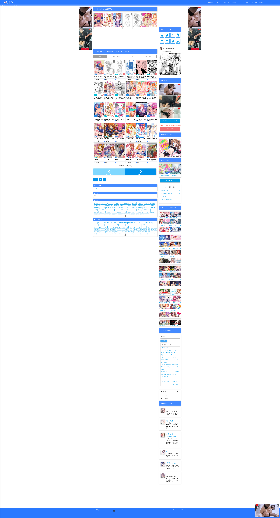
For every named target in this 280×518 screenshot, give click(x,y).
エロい (149, 234)
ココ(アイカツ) (119, 203)
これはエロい (107, 222)
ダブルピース (138, 225)
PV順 (133, 56)
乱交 (131, 229)
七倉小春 (147, 203)
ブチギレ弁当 (175, 364)
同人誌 (1, 5)
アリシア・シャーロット (99, 203)
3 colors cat (175, 381)
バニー (134, 227)
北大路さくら (97, 205)
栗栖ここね (104, 210)
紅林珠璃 (119, 212)
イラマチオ (122, 225)
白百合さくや (147, 210)
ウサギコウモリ (170, 371)
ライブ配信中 (211, 2)
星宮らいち (128, 207)
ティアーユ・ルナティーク (171, 369)
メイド (103, 229)
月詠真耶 (163, 371)
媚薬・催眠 (96, 231)
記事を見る (170, 128)
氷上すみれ (117, 210)
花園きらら (134, 212)
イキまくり (137, 234)
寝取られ (102, 231)
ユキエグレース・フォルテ (130, 203)
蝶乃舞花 (101, 214)
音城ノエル (127, 214)
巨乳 (110, 231)
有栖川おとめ (146, 207)
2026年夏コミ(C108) (170, 352)
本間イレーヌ (173, 355)
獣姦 (132, 231)
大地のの (129, 205)
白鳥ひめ (96, 212)
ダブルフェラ (145, 225)
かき (162, 357)
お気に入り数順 (148, 56)
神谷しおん (113, 212)
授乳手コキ (117, 231)
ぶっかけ (112, 225)
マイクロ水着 (97, 229)
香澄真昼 (142, 214)
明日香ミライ (115, 207)
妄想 (155, 229)
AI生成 (174, 357)
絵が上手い (113, 222)
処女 (137, 229)
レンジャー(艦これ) (165, 347)
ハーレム (126, 227)
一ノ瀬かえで (140, 203)
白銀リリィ (153, 210)
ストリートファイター (166, 379)
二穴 (134, 229)
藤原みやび (140, 212)
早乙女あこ (108, 207)
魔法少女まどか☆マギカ (173, 367)
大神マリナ (163, 376)
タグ (256, 2)
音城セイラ (120, 214)
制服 (141, 229)
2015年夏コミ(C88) (108, 234)
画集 (102, 234)
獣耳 (135, 231)
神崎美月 (108, 212)
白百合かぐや (140, 210)
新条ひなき (96, 207)
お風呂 (150, 222)
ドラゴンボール (168, 357)
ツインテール (111, 227)
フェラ (144, 227)
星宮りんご (134, 207)
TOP (95, 180)
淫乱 (126, 231)
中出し (127, 229)
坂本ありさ (116, 205)
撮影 (123, 231)
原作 (251, 2)
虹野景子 (96, 214)
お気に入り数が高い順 (170, 200)
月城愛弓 (140, 207)
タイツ (132, 225)
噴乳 (149, 229)
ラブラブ (119, 229)
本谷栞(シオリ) (97, 210)
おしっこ (141, 222)
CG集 (95, 222)
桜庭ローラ (111, 210)
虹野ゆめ (153, 212)
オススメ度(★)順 (116, 56)
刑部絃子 (169, 374)
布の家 (162, 352)
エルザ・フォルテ (111, 203)
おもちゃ (146, 222)
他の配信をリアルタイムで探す (170, 121)
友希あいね (104, 205)
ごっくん (96, 225)
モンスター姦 (113, 229)
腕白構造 (177, 371)
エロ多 (153, 234)
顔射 (95, 234)
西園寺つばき (108, 214)
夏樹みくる (122, 205)
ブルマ (148, 227)
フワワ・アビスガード (166, 359)
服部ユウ (153, 207)
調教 (146, 231)
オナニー (128, 225)
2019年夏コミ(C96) (122, 222)
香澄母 (137, 214)
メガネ (107, 229)
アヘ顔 (116, 225)
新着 (247, 2)
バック (130, 227)
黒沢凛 (147, 214)
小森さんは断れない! (166, 364)
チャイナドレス (97, 227)
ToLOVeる (163, 374)
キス (98, 234)
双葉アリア (110, 205)
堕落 (152, 229)
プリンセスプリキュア (166, 381)
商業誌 (260, 2)
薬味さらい (163, 367)
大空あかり (14, 5)
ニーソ (120, 227)
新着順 (100, 56)
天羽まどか (140, 205)
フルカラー (100, 222)
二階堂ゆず (152, 203)
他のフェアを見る (170, 180)
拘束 (113, 231)
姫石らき (153, 205)
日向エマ (102, 207)
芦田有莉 (129, 212)
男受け (139, 231)
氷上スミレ (123, 210)
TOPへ (185, 510)
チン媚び (105, 227)
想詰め (162, 369)
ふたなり (107, 225)
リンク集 (181, 510)
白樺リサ (134, 210)
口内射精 (145, 229)
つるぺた (101, 225)
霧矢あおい (114, 214)
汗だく (123, 234)
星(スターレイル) (165, 355)
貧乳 (149, 231)
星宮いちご (121, 207)
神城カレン (102, 212)
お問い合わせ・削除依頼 (223, 2)
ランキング (241, 2)
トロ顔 (116, 227)
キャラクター (7, 5)
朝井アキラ (170, 376)
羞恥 (143, 231)
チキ (162, 362)
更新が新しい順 (170, 190)
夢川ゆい (166, 362)
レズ (124, 229)
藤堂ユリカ (147, 212)
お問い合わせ (175, 510)
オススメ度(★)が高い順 (170, 193)
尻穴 (107, 231)
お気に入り (233, 2)
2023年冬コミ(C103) (132, 222)
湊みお (128, 210)
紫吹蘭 (124, 212)
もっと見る (175, 384)
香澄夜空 (133, 214)
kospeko (174, 374)
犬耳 (129, 231)
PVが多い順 (170, 196)
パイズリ (139, 227)
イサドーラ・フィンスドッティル (168, 350)
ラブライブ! (175, 359)
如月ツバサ (146, 205)
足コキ (153, 231)
